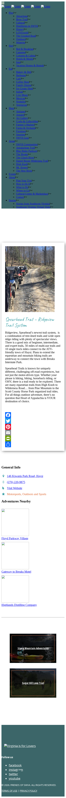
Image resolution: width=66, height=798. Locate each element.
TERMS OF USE (9, 790)
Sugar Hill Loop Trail (33, 683)
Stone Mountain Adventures (33, 648)
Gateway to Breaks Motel (16, 571)
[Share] (33, 444)
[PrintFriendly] (33, 438)
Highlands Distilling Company (19, 604)
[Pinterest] (33, 427)
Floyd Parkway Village (14, 538)
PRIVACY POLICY (28, 790)
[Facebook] (33, 415)
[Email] (33, 433)
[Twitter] (33, 421)
